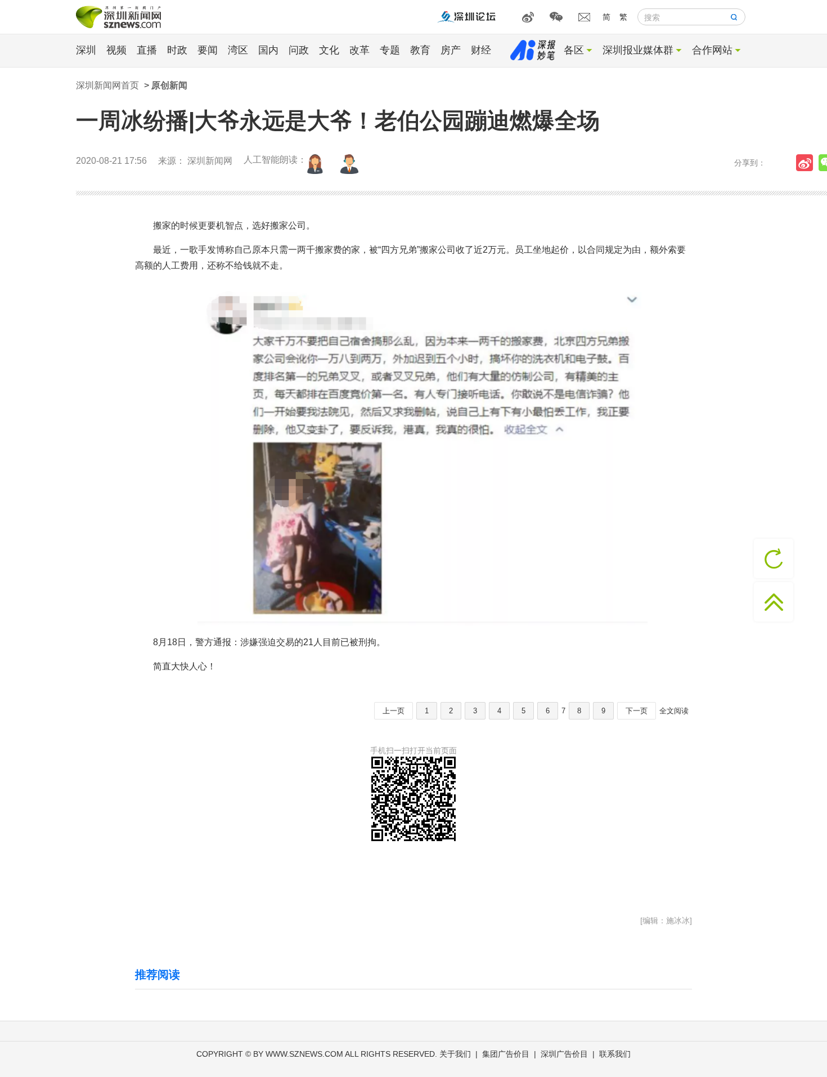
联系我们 (615, 1053)
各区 (574, 50)
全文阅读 (674, 711)
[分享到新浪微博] (807, 162)
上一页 (393, 711)
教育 (420, 50)
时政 (177, 50)
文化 (329, 50)
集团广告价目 (505, 1053)
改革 (359, 50)
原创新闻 (169, 85)
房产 (451, 50)
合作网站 (712, 50)
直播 (147, 50)
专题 (390, 50)
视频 (116, 50)
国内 (268, 50)
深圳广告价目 (564, 1053)
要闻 (207, 50)
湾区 (238, 50)
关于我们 (455, 1053)
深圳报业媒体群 (638, 50)
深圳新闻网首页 (107, 85)
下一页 (637, 711)
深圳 (86, 50)
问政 (299, 50)
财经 (481, 50)
